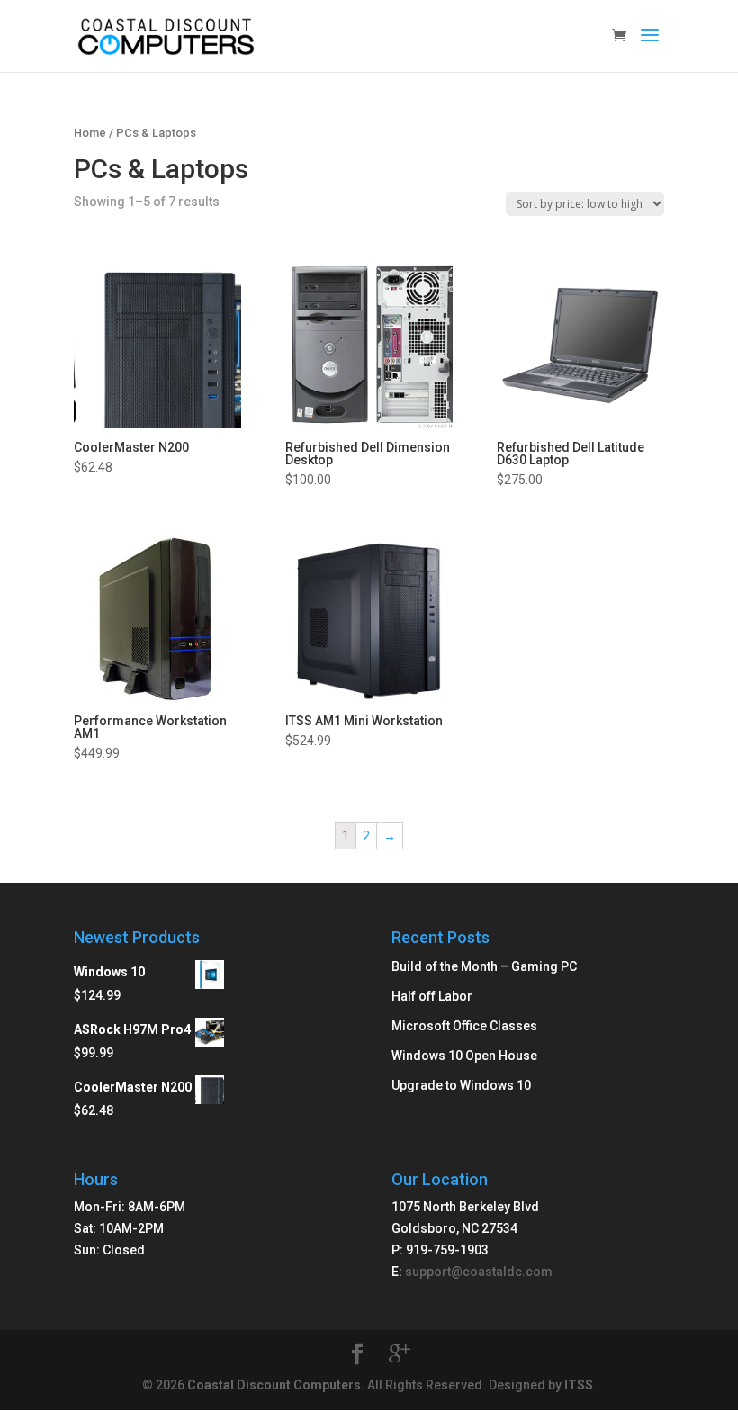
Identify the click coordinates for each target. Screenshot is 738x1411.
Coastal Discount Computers (274, 1385)
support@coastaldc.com (479, 1271)
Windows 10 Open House (464, 1055)
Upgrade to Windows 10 (461, 1085)
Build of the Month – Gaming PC (484, 966)
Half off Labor (432, 996)
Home (90, 132)
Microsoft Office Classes (464, 1026)
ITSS (578, 1385)
